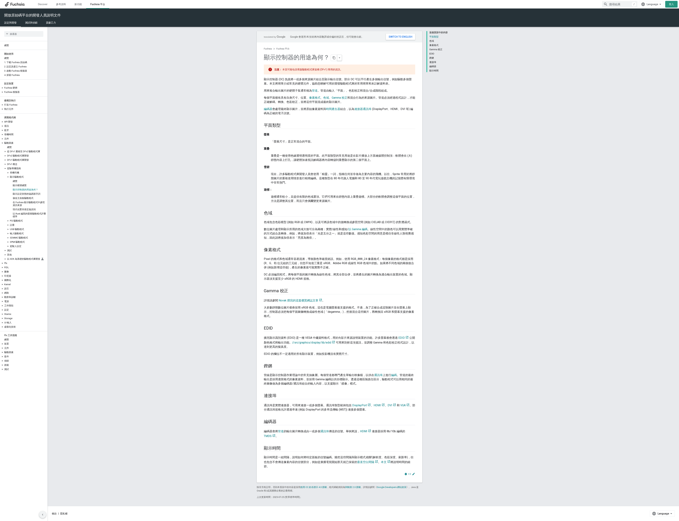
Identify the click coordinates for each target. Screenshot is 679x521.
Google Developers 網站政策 (391, 487)
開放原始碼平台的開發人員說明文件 (32, 15)
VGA (403, 405)
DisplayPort (359, 405)
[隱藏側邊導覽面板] (42, 514)
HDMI (377, 405)
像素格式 (314, 97)
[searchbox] (23, 34)
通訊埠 (378, 375)
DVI (390, 405)
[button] (24, 88)
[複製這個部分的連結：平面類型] (284, 126)
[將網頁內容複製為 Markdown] (334, 58)
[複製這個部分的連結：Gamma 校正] (291, 291)
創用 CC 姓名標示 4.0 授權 (313, 487)
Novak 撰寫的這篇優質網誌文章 (298, 300)
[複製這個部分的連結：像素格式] (284, 250)
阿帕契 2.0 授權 (353, 487)
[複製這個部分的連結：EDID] (276, 328)
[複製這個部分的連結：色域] (275, 213)
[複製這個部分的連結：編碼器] (279, 422)
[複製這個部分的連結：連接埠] (279, 396)
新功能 (78, 4)
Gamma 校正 (339, 97)
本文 (384, 462)
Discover (43, 4)
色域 (326, 97)
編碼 (394, 375)
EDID (401, 337)
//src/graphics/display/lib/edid (311, 342)
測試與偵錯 (31, 22)
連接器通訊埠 (362, 109)
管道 (315, 90)
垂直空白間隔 (365, 462)
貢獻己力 (51, 22)
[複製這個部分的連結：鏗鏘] (275, 366)
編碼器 (268, 109)
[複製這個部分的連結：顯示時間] (284, 448)
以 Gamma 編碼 (357, 229)
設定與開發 (10, 22)
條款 (54, 513)
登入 (671, 4)
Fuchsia (268, 48)
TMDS (268, 436)
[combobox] (619, 4)
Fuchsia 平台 (97, 4)
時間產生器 (333, 109)
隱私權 (64, 513)
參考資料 (61, 4)
